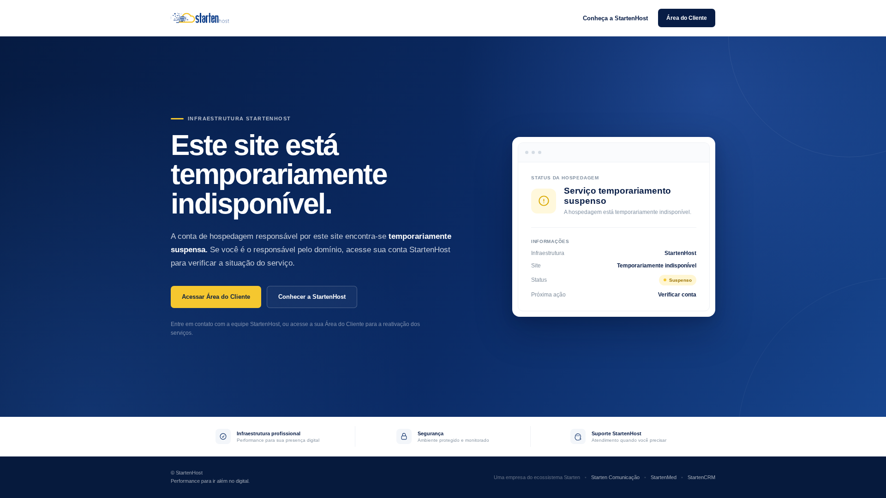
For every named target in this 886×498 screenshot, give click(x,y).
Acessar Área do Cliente (216, 296)
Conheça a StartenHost (615, 18)
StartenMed (663, 477)
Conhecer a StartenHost (312, 296)
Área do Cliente (686, 18)
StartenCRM (701, 477)
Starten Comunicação (615, 477)
